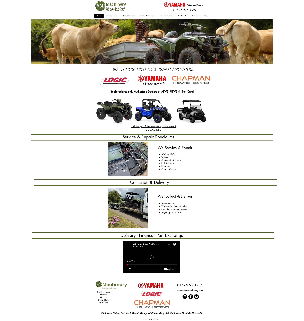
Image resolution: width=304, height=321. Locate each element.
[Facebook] (190, 296)
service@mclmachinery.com (190, 290)
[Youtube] (196, 296)
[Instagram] (185, 296)
